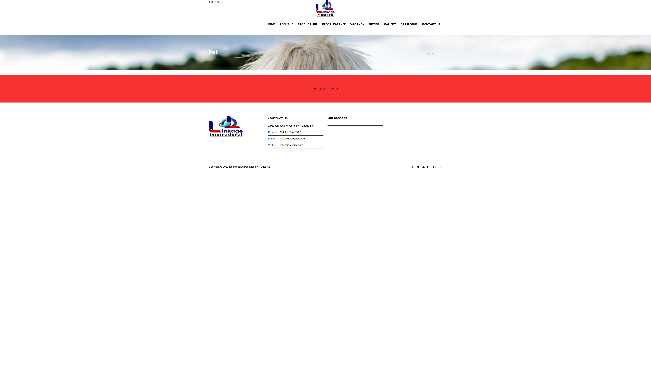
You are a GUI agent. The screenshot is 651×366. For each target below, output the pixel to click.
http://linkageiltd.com (291, 145)
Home (429, 53)
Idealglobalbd (236, 166)
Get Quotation (324, 88)
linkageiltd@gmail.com (292, 138)
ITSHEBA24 (264, 166)
